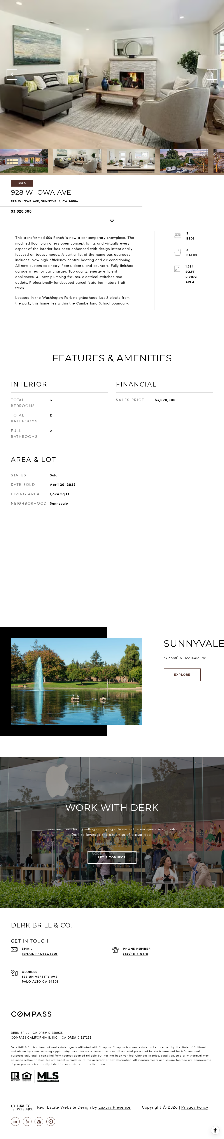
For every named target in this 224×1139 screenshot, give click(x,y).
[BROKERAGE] (50, 1121)
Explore (182, 675)
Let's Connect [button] (112, 857)
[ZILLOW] (39, 1121)
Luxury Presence (114, 1107)
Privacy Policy (194, 1107)
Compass (119, 1047)
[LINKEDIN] (15, 1121)
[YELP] (27, 1121)
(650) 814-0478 (135, 954)
